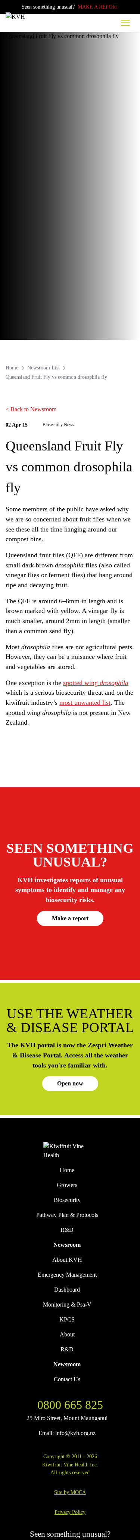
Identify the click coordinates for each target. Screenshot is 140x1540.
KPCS (67, 1319)
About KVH (67, 1260)
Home (12, 368)
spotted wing (95, 683)
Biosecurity (67, 1200)
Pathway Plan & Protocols (67, 1215)
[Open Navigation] (125, 23)
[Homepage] (23, 16)
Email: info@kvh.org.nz (67, 1433)
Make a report (70, 918)
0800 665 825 (70, 1405)
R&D (67, 1230)
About (67, 1334)
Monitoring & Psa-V (67, 1304)
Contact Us (67, 1379)
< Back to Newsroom (31, 409)
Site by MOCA (70, 1492)
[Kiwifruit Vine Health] (70, 1151)
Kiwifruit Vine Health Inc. (70, 1465)
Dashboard (67, 1289)
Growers (67, 1185)
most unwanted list (85, 702)
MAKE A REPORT (98, 7)
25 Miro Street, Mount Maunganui (67, 1418)
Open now (70, 1083)
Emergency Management (67, 1274)
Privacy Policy (70, 1512)
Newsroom (67, 1245)
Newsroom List (43, 368)
